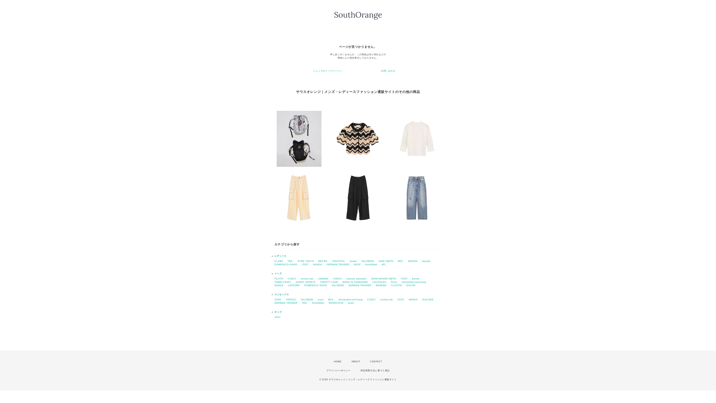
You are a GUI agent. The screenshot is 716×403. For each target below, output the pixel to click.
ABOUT (355, 361)
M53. (401, 261)
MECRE (322, 261)
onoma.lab (307, 278)
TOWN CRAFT (282, 282)
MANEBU (381, 285)
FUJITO (278, 278)
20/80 (277, 299)
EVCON (410, 285)
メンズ (278, 273)
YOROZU (291, 299)
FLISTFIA (396, 285)
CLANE (278, 261)
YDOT (305, 264)
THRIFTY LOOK (329, 282)
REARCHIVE (336, 303)
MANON (412, 261)
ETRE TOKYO (306, 261)
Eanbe (416, 278)
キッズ (278, 312)
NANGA (317, 264)
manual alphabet (356, 278)
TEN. (290, 261)
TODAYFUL (338, 261)
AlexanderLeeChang (414, 282)
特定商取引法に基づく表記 (375, 370)
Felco (394, 282)
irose (321, 299)
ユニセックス (281, 294)
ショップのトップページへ (327, 71)
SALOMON (367, 261)
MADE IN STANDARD (355, 282)
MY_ (384, 264)
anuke (353, 261)
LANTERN (294, 285)
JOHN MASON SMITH (383, 278)
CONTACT (376, 361)
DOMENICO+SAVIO (285, 264)
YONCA (337, 278)
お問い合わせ (388, 71)
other (277, 317)
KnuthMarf (371, 264)
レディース (280, 256)
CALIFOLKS (379, 282)
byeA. (351, 303)
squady (426, 261)
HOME (337, 361)
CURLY (292, 278)
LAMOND (323, 278)
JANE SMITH (385, 261)
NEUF (357, 264)
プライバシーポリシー (338, 370)
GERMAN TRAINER (337, 264)
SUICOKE (428, 299)
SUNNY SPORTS (305, 282)
